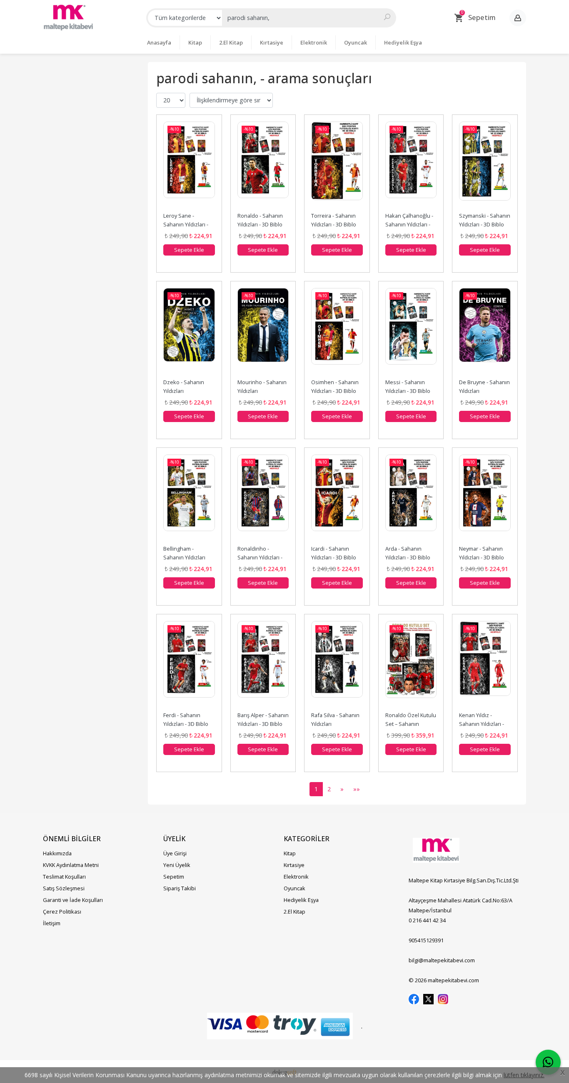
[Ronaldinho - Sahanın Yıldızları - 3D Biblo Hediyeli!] (263, 498)
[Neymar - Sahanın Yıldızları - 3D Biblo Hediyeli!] (485, 498)
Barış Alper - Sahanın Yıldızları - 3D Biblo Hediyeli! (263, 723)
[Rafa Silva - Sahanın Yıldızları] (337, 664)
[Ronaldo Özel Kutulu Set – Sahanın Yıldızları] (411, 664)
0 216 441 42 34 (427, 920)
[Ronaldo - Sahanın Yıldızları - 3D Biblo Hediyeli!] (263, 165)
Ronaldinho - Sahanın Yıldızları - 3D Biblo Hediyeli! (260, 557)
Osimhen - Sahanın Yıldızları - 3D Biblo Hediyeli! (335, 390)
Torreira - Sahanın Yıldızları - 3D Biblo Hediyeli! (334, 224)
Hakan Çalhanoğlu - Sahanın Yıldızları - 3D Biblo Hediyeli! (409, 224)
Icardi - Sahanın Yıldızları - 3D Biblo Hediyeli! (334, 557)
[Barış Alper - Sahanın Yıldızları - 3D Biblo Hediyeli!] (263, 664)
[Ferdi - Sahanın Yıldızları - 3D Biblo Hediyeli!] (189, 664)
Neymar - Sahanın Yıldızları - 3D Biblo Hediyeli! (482, 557)
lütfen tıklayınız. (524, 1075)
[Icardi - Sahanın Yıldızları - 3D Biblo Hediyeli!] (337, 498)
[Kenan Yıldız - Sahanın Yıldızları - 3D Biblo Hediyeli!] (485, 664)
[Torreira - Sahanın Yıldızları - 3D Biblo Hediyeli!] (337, 165)
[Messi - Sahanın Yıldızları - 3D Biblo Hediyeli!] (411, 331)
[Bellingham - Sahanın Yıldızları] (189, 498)
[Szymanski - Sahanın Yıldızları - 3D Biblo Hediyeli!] (485, 165)
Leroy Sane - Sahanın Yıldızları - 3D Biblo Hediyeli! (186, 224)
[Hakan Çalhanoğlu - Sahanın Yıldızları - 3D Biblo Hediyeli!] (411, 165)
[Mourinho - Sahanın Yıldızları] (263, 331)
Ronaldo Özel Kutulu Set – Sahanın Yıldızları (411, 723)
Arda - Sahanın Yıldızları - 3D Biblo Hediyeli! (408, 557)
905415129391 (426, 940)
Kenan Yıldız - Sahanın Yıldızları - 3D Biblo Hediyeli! (482, 723)
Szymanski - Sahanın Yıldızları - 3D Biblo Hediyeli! (485, 224)
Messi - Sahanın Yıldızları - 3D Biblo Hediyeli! (408, 390)
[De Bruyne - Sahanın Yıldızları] (485, 331)
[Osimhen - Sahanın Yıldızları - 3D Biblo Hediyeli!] (337, 331)
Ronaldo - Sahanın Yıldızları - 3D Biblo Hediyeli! (260, 224)
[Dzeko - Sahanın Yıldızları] (189, 331)
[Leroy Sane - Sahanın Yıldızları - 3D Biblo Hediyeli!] (189, 165)
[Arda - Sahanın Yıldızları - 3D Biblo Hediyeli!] (411, 498)
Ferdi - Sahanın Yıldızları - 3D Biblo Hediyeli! (186, 723)
